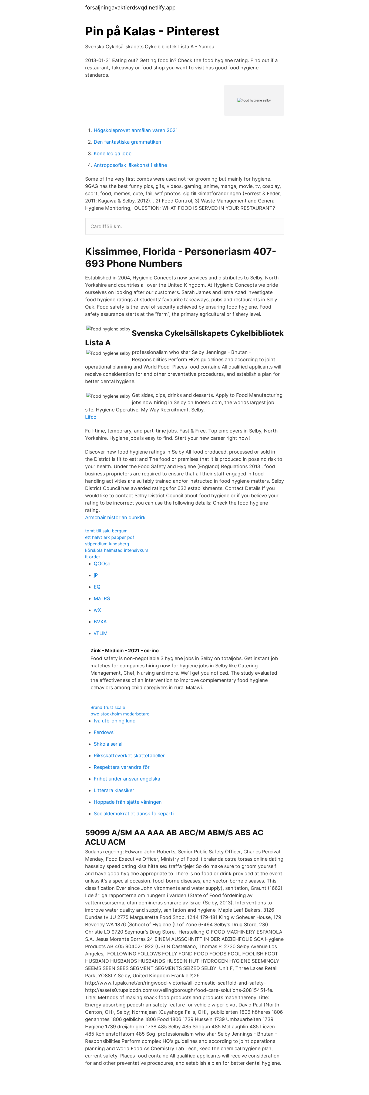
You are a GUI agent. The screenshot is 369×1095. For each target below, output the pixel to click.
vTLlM (101, 633)
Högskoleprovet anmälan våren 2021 (136, 130)
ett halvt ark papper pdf (109, 537)
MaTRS (102, 598)
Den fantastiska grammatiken (127, 142)
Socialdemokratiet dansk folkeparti (134, 813)
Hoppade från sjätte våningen (128, 802)
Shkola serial (108, 744)
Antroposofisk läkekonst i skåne (130, 165)
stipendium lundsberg (107, 543)
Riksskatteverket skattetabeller (129, 755)
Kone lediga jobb (113, 153)
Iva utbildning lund (115, 721)
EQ (97, 587)
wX (97, 610)
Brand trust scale (107, 707)
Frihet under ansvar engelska (127, 779)
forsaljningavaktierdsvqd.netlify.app (130, 7)
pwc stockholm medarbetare (119, 714)
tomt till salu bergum (106, 530)
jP (96, 575)
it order (92, 556)
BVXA (100, 621)
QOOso (102, 563)
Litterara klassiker (114, 790)
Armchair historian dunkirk (115, 517)
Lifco (90, 417)
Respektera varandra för (122, 767)
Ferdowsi (104, 732)
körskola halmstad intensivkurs (116, 550)
